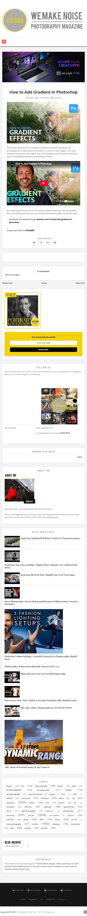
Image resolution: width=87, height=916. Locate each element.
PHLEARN (30, 230)
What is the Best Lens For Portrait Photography (43, 673)
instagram (10, 807)
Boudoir (9, 786)
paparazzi (49, 811)
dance (61, 798)
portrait (31, 815)
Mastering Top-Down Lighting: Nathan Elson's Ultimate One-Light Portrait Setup (41, 566)
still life (74, 820)
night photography (28, 811)
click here (65, 433)
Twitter (19, 890)
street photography (13, 824)
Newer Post (7, 283)
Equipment (33, 899)
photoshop (10, 815)
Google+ (67, 890)
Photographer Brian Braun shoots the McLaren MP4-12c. (32, 666)
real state (10, 820)
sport (42, 820)
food (47, 803)
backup (52, 794)
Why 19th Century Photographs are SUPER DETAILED (46, 707)
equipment (10, 803)
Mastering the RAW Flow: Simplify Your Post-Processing (47, 574)
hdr (75, 803)
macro (8, 811)
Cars (22, 786)
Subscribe (43, 350)
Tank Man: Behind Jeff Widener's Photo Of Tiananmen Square (50, 538)
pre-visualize (54, 815)
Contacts (62, 899)
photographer (68, 811)
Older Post (80, 283)
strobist (35, 824)
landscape (47, 807)
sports (57, 820)
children (9, 798)
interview (28, 807)
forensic (61, 803)
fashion (32, 803)
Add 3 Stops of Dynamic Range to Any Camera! (27, 767)
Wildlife (69, 790)
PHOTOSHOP (50, 899)
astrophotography (13, 794)
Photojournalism (43, 790)
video (12, 828)
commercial (25, 798)
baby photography (35, 794)
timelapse (56, 824)
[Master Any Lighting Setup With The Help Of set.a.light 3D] (43, 67)
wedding (27, 828)
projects (71, 815)
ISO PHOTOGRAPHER (13, 790)
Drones (60, 786)
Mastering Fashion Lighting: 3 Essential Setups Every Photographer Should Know (41, 657)
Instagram (35, 890)
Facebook (52, 890)
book (63, 794)
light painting (69, 807)
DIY (41, 899)
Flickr (74, 786)
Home (44, 283)
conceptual (44, 798)
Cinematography (41, 786)
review (25, 820)
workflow (44, 828)
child (75, 794)
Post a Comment (12, 275)
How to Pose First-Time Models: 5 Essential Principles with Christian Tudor (41, 700)
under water (75, 824)
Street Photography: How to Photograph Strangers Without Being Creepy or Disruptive (41, 602)
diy (73, 798)
